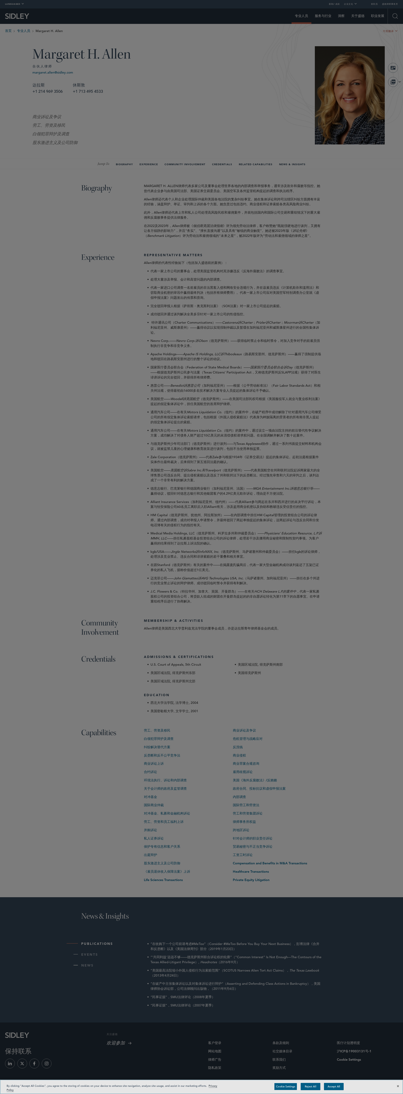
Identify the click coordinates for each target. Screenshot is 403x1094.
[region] (201, 1087)
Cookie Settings (285, 1086)
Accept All (334, 1086)
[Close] (397, 1086)
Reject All (310, 1086)
